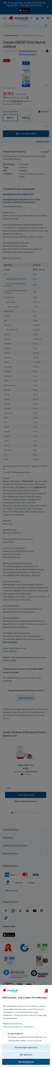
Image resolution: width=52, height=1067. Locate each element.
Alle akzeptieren (26, 1061)
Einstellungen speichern (26, 1047)
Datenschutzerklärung (12, 1026)
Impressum (29, 1026)
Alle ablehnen (26, 1054)
